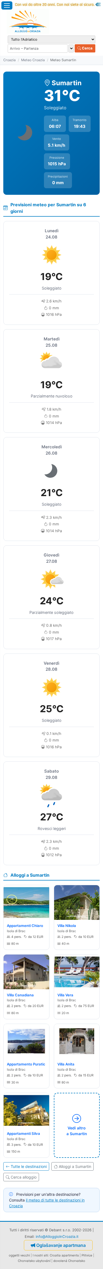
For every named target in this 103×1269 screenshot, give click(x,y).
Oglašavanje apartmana (61, 1245)
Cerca (87, 48)
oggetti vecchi (19, 1255)
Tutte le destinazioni (29, 1166)
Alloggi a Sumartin (75, 1166)
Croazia (9, 60)
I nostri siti (40, 1255)
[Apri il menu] (6, 5)
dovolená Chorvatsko (69, 1261)
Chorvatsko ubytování (34, 1261)
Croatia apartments (64, 1255)
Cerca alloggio (24, 1177)
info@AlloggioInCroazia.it (57, 1236)
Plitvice (87, 1255)
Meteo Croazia (33, 60)
